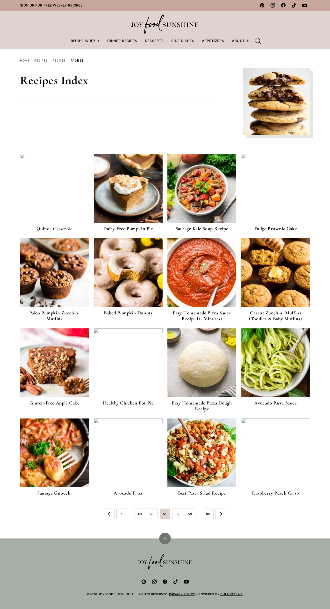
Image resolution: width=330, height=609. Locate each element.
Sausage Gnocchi (54, 493)
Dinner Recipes (122, 41)
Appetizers (213, 41)
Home (24, 60)
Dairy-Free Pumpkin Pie (128, 229)
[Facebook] (283, 5)
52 (179, 515)
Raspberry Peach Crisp (275, 493)
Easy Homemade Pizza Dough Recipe (202, 406)
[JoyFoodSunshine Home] (165, 24)
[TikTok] (294, 5)
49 (141, 515)
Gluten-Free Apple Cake (54, 403)
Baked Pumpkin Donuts (128, 313)
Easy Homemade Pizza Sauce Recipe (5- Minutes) (202, 316)
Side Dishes (182, 41)
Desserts (154, 41)
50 (154, 515)
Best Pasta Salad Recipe (202, 493)
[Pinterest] (262, 5)
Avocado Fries (128, 493)
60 (210, 515)
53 (191, 515)
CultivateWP (231, 594)
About (238, 41)
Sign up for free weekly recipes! (52, 5)
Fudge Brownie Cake (275, 229)
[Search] (257, 40)
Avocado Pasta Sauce (275, 403)
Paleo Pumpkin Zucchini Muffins (54, 316)
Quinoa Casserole (54, 229)
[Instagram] (272, 5)
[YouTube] (304, 5)
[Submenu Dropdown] (98, 41)
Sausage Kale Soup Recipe (202, 229)
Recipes (41, 60)
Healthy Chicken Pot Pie (128, 403)
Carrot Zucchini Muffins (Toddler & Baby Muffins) (275, 316)
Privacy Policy (182, 594)
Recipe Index (83, 41)
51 (166, 515)
